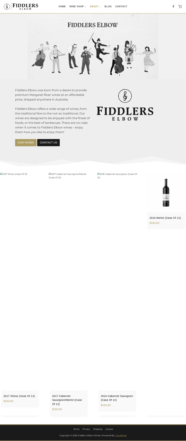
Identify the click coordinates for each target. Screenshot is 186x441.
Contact (121, 6)
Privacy (86, 429)
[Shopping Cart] (180, 6)
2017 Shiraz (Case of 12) (19, 396)
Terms (76, 429)
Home (62, 6)
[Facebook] (173, 6)
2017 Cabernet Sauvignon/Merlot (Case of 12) (67, 400)
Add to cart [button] (10, 410)
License (109, 429)
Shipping (97, 429)
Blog (108, 6)
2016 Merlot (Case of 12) (165, 217)
